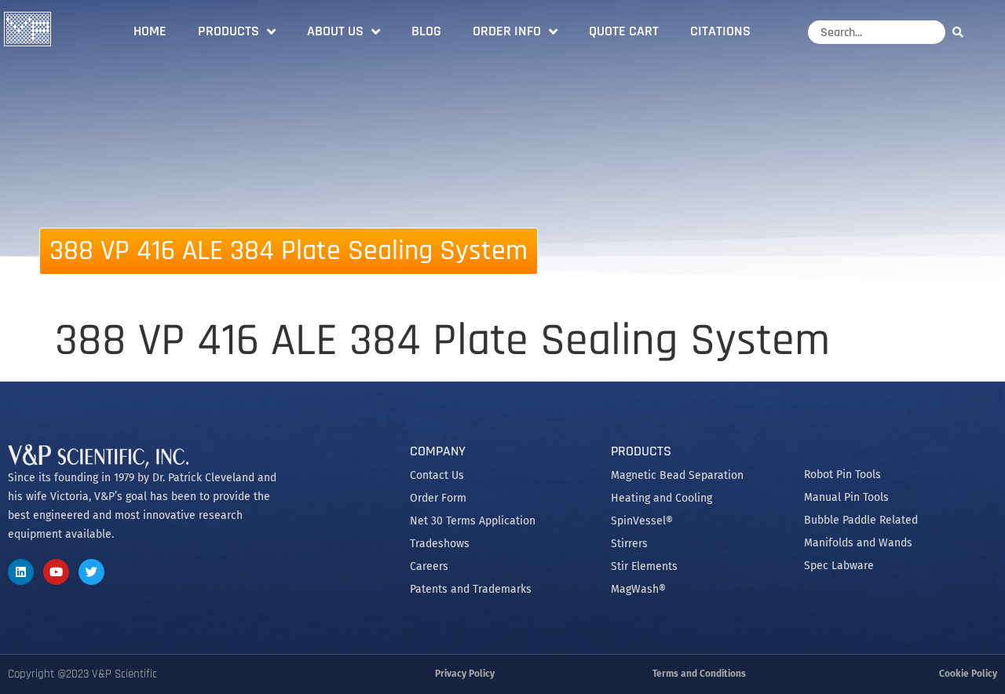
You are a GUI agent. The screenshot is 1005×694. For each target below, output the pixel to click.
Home (149, 31)
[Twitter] (91, 572)
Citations (720, 31)
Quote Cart (624, 31)
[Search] (961, 31)
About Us (335, 31)
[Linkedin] (21, 572)
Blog (426, 31)
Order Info (507, 31)
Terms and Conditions (699, 673)
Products (228, 31)
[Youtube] (56, 572)
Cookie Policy (968, 673)
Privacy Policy (465, 673)
